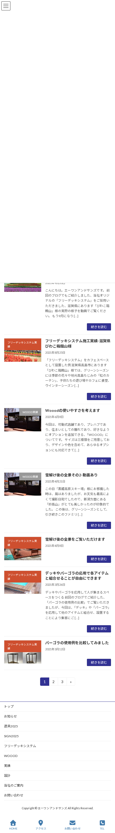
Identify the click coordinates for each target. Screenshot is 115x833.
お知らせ (10, 716)
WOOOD (10, 756)
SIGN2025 (11, 736)
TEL (102, 828)
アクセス (41, 828)
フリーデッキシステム (20, 746)
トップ (9, 706)
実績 (7, 766)
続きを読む (99, 327)
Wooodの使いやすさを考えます (72, 410)
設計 (7, 776)
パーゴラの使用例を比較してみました (77, 642)
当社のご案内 (13, 785)
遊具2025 (11, 726)
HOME (13, 828)
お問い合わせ (13, 795)
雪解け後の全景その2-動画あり (71, 475)
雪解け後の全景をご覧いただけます (75, 539)
